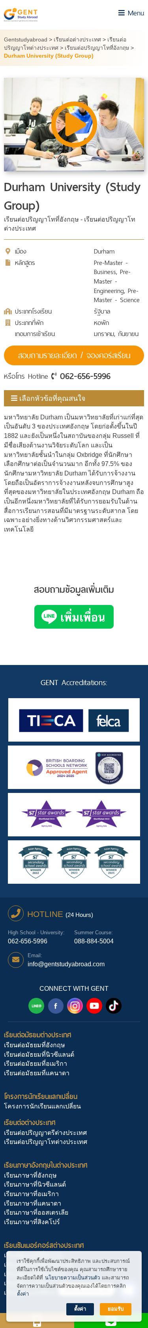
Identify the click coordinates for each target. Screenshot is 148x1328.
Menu (134, 13)
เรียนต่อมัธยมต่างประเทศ (37, 1035)
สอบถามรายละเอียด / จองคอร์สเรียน (74, 355)
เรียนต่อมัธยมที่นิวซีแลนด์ (39, 1054)
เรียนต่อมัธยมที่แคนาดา (36, 1073)
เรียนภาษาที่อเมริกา (31, 1194)
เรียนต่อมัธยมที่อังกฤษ (34, 1045)
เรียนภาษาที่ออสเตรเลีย (36, 1212)
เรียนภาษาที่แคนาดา (32, 1203)
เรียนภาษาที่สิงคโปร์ (32, 1222)
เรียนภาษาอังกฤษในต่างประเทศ (46, 1165)
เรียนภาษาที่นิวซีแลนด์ (35, 1184)
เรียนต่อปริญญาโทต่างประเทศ (45, 1141)
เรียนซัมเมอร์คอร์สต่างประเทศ (44, 1245)
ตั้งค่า (23, 1294)
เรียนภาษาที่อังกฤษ (30, 1175)
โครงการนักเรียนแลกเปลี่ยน (40, 1096)
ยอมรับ (116, 1309)
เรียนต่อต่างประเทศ (30, 1122)
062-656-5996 (85, 376)
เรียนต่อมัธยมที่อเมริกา (35, 1063)
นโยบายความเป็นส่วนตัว (72, 1278)
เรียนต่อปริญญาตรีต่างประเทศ (45, 1132)
